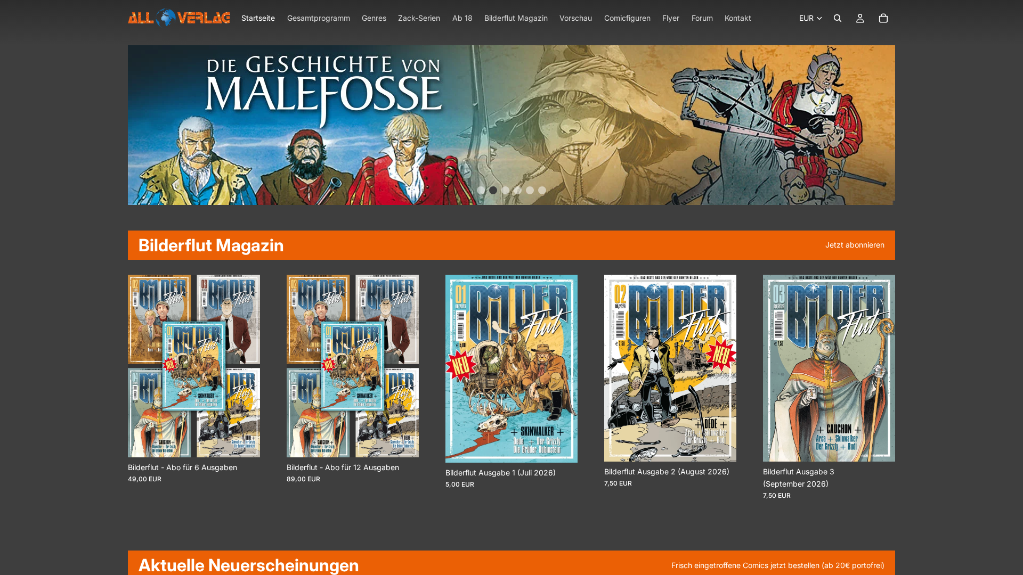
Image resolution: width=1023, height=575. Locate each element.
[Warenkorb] (883, 18)
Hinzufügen (570, 445)
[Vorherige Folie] (139, 366)
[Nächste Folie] (248, 366)
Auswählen (252, 440)
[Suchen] (837, 18)
